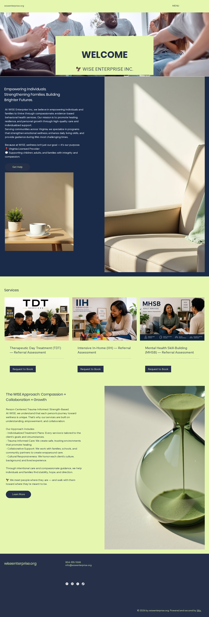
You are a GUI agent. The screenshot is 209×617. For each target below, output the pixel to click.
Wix (199, 610)
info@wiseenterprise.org (78, 565)
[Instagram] (72, 583)
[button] (23, 369)
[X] (77, 583)
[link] (37, 350)
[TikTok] (83, 583)
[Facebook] (67, 583)
